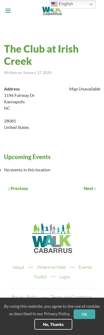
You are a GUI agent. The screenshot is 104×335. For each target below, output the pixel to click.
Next (89, 188)
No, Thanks (53, 324)
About (18, 267)
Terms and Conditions (71, 297)
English (65, 4)
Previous (19, 188)
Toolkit (40, 276)
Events (85, 267)
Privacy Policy (25, 297)
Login (64, 276)
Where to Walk (51, 267)
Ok (84, 314)
